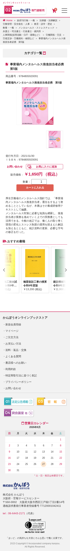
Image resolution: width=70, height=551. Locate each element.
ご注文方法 (11, 337)
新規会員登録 (13, 324)
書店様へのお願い (15, 362)
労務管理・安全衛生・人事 (16, 24)
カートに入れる (35, 187)
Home (9, 20)
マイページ (11, 330)
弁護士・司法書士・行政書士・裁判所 (22, 31)
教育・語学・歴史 (43, 24)
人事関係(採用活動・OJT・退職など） (22, 35)
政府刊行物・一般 (26, 20)
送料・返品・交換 (15, 349)
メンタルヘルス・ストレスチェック (36, 27)
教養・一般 (8, 27)
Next (60, 270)
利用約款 (10, 369)
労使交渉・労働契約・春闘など (18, 38)
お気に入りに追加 (46, 166)
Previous (9, 270)
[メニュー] (64, 10)
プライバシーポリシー (18, 381)
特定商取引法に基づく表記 (21, 375)
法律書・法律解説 (48, 20)
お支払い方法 (13, 343)
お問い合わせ (15, 166)
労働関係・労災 (53, 35)
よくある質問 (13, 356)
